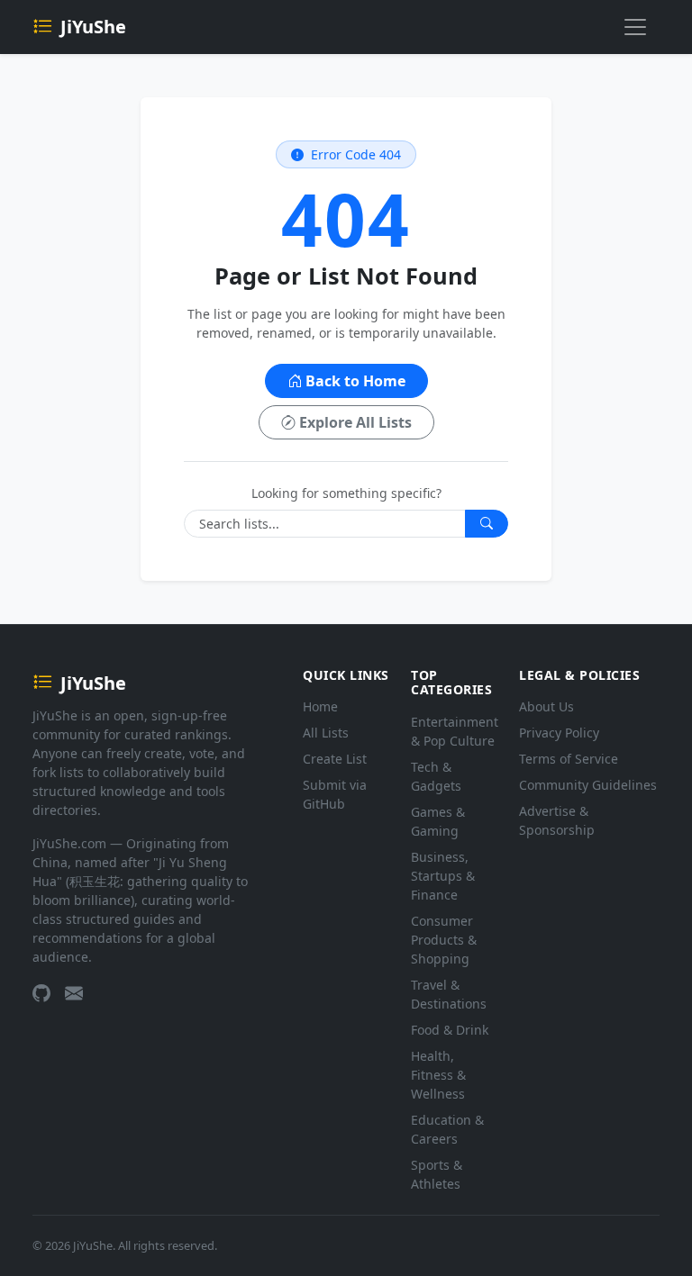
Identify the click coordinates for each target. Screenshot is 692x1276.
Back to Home (355, 381)
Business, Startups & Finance (443, 875)
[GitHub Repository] (41, 994)
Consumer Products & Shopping (444, 939)
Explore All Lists (355, 422)
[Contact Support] (74, 994)
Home (320, 706)
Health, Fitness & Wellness (438, 1074)
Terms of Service (568, 758)
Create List (335, 758)
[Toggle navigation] (635, 27)
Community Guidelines (588, 784)
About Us (546, 706)
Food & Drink (449, 1029)
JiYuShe (93, 26)
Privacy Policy (559, 732)
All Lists (326, 732)
